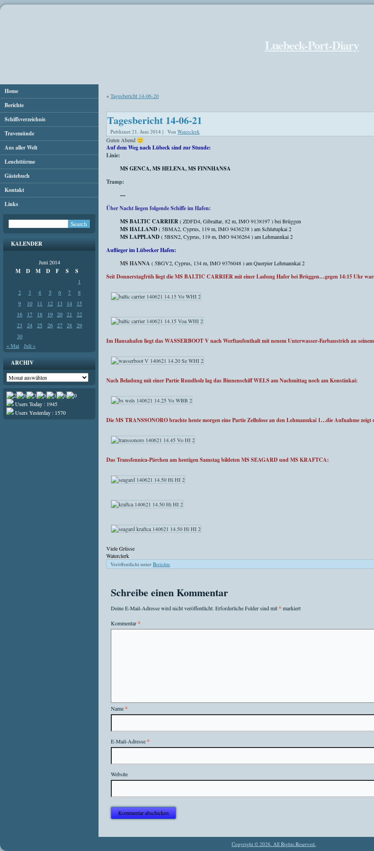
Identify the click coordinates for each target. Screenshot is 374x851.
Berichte (14, 105)
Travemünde (19, 133)
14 (69, 303)
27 (59, 325)
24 (29, 325)
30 (19, 336)
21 (69, 314)
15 (79, 303)
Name (119, 708)
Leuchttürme (20, 161)
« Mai (12, 345)
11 (39, 303)
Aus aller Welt (21, 147)
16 (19, 314)
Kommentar (125, 623)
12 (50, 303)
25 (39, 325)
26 (50, 325)
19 (50, 314)
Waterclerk (188, 131)
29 (79, 325)
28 (69, 325)
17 (29, 314)
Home (11, 91)
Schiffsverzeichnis (25, 119)
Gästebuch (17, 176)
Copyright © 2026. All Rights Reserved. (274, 844)
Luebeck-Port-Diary (312, 45)
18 (39, 314)
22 (79, 314)
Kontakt (14, 190)
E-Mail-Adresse (130, 741)
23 (19, 325)
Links (11, 204)
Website (119, 774)
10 (29, 303)
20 (59, 314)
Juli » (30, 345)
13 (59, 303)
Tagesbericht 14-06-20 (134, 95)
